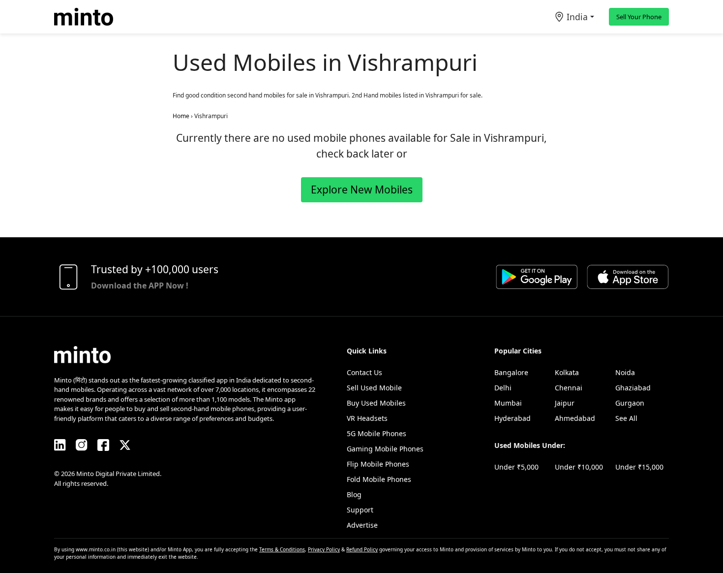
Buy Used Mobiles (376, 403)
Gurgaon (629, 403)
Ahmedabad (575, 418)
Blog (354, 494)
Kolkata (567, 372)
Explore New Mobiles (362, 189)
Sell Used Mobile (374, 387)
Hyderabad (512, 418)
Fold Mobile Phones (379, 479)
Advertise (362, 525)
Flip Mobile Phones (378, 464)
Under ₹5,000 (516, 467)
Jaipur (564, 403)
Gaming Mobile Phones (385, 448)
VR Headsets (367, 418)
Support (360, 509)
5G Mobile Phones (376, 433)
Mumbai (508, 403)
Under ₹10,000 (579, 467)
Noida (625, 372)
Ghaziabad (633, 387)
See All (626, 418)
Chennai (568, 387)
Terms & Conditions (282, 549)
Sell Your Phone (639, 16)
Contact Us (364, 372)
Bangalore (511, 372)
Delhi (503, 387)
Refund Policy (362, 549)
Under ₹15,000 (639, 467)
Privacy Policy (324, 549)
